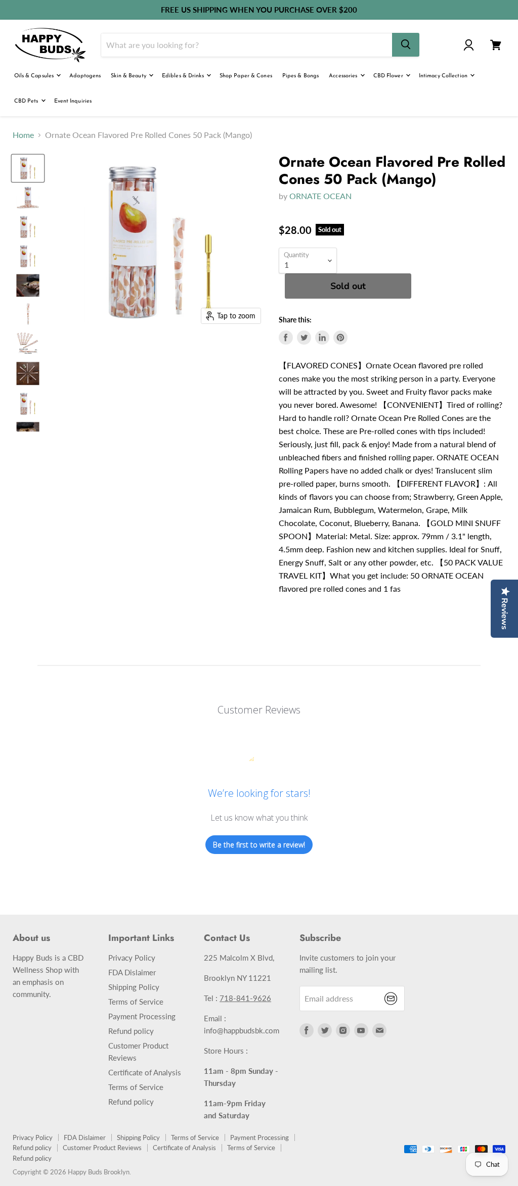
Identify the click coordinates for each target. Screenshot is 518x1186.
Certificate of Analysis (144, 1072)
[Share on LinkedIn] (322, 337)
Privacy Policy (131, 957)
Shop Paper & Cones (246, 76)
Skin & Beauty (129, 76)
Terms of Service (135, 1001)
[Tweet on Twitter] (304, 337)
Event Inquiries (73, 101)
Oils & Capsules (35, 76)
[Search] (405, 45)
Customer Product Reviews (102, 1148)
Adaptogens (85, 76)
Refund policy (131, 1030)
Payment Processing (142, 1016)
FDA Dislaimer (132, 972)
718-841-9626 (245, 998)
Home (23, 134)
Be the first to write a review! (259, 844)
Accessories (344, 76)
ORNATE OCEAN (320, 196)
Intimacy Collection (444, 76)
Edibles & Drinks (183, 76)
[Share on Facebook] (286, 337)
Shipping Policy (133, 986)
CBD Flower (389, 76)
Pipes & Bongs (300, 76)
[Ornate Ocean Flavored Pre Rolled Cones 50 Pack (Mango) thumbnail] (28, 168)
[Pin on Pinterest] (340, 337)
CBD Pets (27, 101)
